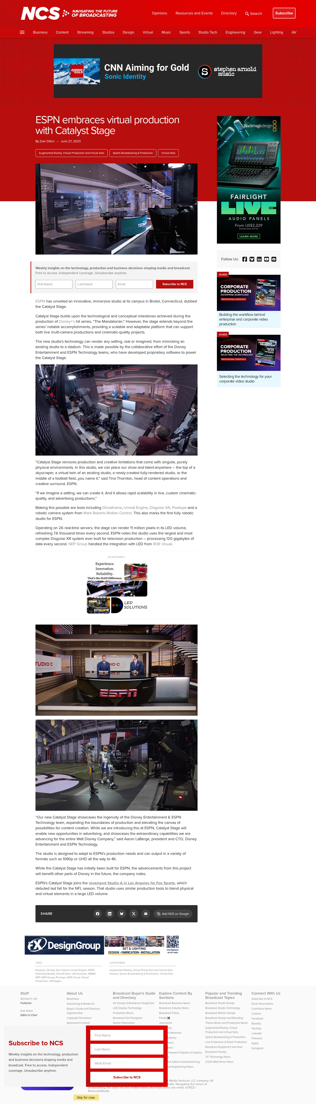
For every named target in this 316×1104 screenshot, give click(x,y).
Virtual (148, 32)
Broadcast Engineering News (176, 1067)
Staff (24, 993)
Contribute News (262, 1009)
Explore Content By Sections (175, 995)
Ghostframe (112, 507)
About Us (75, 993)
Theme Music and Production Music (226, 1023)
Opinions (159, 13)
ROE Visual (162, 544)
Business (40, 32)
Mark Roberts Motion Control (107, 513)
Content (62, 32)
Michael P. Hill (28, 999)
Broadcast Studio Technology (222, 1008)
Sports (184, 32)
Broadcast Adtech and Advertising (179, 1062)
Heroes (114, 974)
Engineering (235, 32)
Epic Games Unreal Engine (71, 970)
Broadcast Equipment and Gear (223, 1047)
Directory (229, 13)
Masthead (73, 999)
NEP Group (77, 544)
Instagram (258, 1048)
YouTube (256, 1028)
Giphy (255, 1043)
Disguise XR (160, 507)
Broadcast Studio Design (220, 1003)
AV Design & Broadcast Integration (133, 1003)
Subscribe (284, 13)
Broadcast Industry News (174, 1008)
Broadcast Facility (215, 1052)
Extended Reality (45, 974)
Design (128, 32)
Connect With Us (266, 993)
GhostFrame (63, 974)
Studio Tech (207, 32)
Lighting (276, 32)
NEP (37, 977)
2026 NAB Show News (219, 1062)
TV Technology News (217, 1057)
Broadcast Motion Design (220, 1013)
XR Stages (55, 981)
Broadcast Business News (174, 1003)
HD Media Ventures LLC (180, 1080)
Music (166, 32)
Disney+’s (67, 321)
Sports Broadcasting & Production (133, 153)
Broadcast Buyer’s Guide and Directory (134, 995)
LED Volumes (79, 974)
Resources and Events (194, 13)
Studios (108, 32)
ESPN (40, 301)
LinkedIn (257, 1033)
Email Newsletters (262, 1004)
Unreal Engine (136, 507)
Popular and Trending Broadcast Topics (223, 995)
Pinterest (257, 1038)
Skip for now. (86, 1097)
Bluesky (256, 1023)
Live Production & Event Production (226, 1042)
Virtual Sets (168, 153)
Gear (258, 32)
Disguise (40, 970)
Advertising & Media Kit (81, 1004)
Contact (256, 1014)
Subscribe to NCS (262, 999)
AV (294, 32)
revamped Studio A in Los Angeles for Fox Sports (132, 883)
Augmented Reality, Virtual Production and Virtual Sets (71, 153)
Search (256, 13)
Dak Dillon (47, 141)
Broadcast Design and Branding (224, 1018)
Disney (51, 970)
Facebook (257, 1018)
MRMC (92, 974)
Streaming (85, 32)
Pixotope (179, 507)
